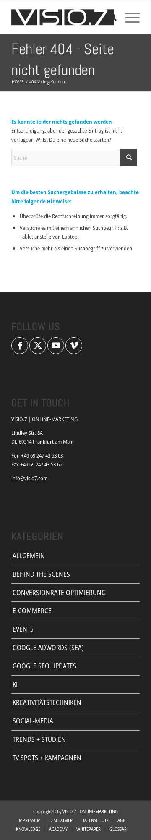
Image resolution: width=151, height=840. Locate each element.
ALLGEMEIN (29, 555)
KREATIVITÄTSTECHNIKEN (47, 702)
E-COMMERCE (32, 610)
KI (15, 684)
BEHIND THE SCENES (41, 574)
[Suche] (108, 17)
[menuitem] (108, 17)
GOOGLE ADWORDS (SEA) (48, 647)
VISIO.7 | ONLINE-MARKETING (90, 811)
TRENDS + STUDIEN (39, 739)
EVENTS (23, 629)
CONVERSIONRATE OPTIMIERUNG (59, 592)
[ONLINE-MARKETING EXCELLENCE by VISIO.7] (62, 17)
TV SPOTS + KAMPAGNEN (47, 757)
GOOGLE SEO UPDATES (44, 666)
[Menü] (128, 17)
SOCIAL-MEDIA (33, 721)
